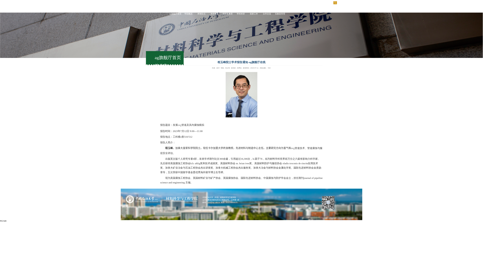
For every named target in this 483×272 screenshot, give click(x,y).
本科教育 (215, 14)
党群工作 (254, 14)
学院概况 (188, 14)
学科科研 (241, 14)
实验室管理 (280, 14)
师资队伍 (201, 14)
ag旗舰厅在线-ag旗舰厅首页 (175, 11)
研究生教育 (228, 14)
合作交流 (267, 14)
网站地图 (3, 221)
